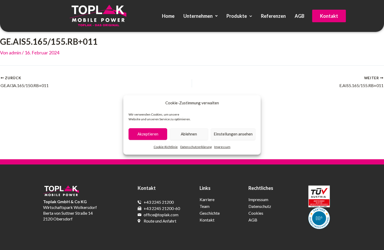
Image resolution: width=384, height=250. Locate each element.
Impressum (222, 147)
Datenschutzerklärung (196, 147)
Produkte (236, 16)
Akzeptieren (147, 134)
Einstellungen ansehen (233, 134)
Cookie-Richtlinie (166, 147)
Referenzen (273, 16)
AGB (299, 16)
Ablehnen (189, 134)
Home (168, 16)
